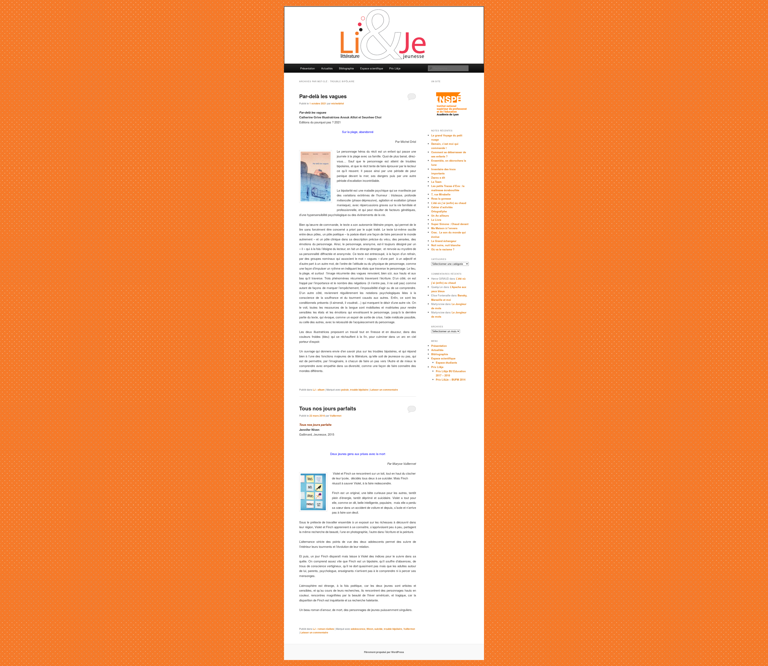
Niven (370, 629)
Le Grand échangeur (443, 241)
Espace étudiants (446, 362)
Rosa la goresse (441, 198)
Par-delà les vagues (323, 96)
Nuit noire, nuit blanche (445, 245)
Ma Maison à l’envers (444, 228)
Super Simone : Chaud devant (449, 224)
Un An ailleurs (440, 215)
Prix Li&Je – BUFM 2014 (450, 379)
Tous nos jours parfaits (327, 408)
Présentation (307, 68)
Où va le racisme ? (442, 249)
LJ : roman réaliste (323, 629)
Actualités (327, 68)
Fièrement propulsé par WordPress (384, 652)
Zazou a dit (438, 177)
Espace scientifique (371, 68)
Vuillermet (335, 415)
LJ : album (319, 389)
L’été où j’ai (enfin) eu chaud (448, 203)
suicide (378, 629)
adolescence (358, 629)
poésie (345, 389)
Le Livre (436, 220)
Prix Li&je (394, 68)
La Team (436, 182)
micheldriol (337, 103)
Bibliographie (346, 68)
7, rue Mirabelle (440, 194)
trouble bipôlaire (359, 389)
